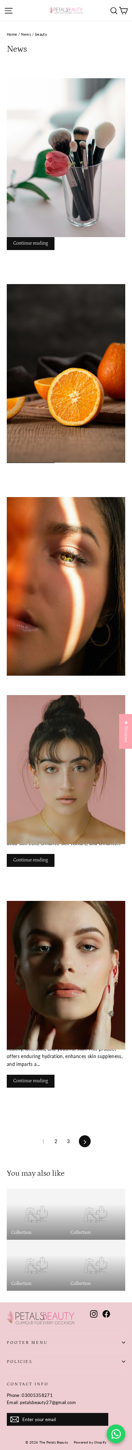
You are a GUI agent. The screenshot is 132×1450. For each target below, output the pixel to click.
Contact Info (27, 1384)
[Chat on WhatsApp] (116, 1433)
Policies (19, 1361)
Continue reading (30, 243)
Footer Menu (27, 1342)
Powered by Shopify (90, 1442)
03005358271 (37, 1395)
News (26, 34)
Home (12, 34)
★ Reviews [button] (126, 731)
